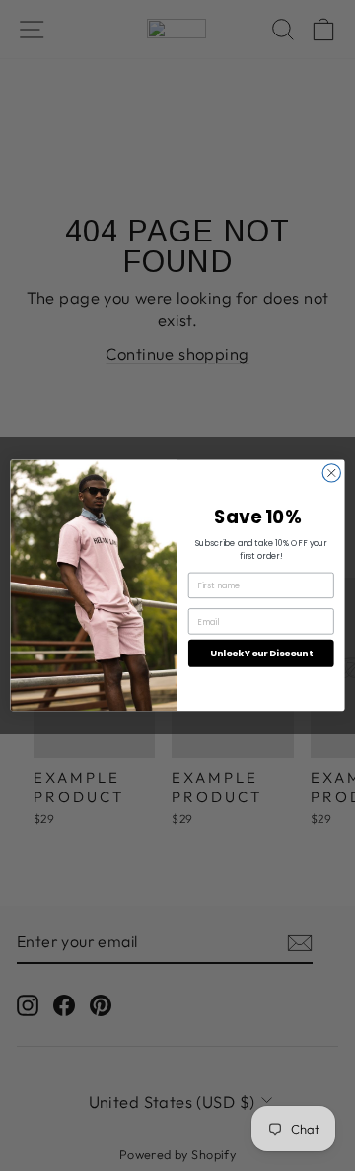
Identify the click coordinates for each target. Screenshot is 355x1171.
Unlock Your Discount (261, 653)
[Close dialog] (331, 473)
